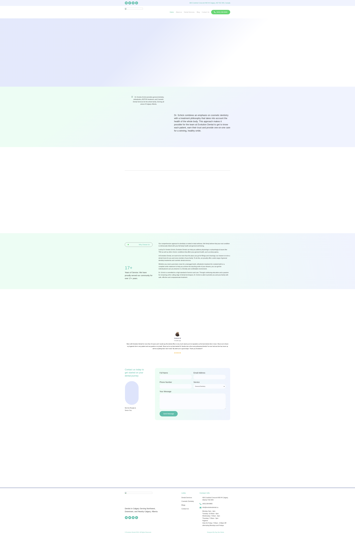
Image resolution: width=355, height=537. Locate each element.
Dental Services (189, 12)
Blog (198, 12)
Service (196, 382)
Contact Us (205, 12)
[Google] (136, 2)
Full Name (164, 373)
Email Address (199, 373)
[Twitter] (129, 2)
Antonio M (177, 338)
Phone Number (166, 382)
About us (179, 12)
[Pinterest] (133, 2)
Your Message (165, 391)
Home (172, 12)
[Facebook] (126, 2)
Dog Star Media (219, 532)
